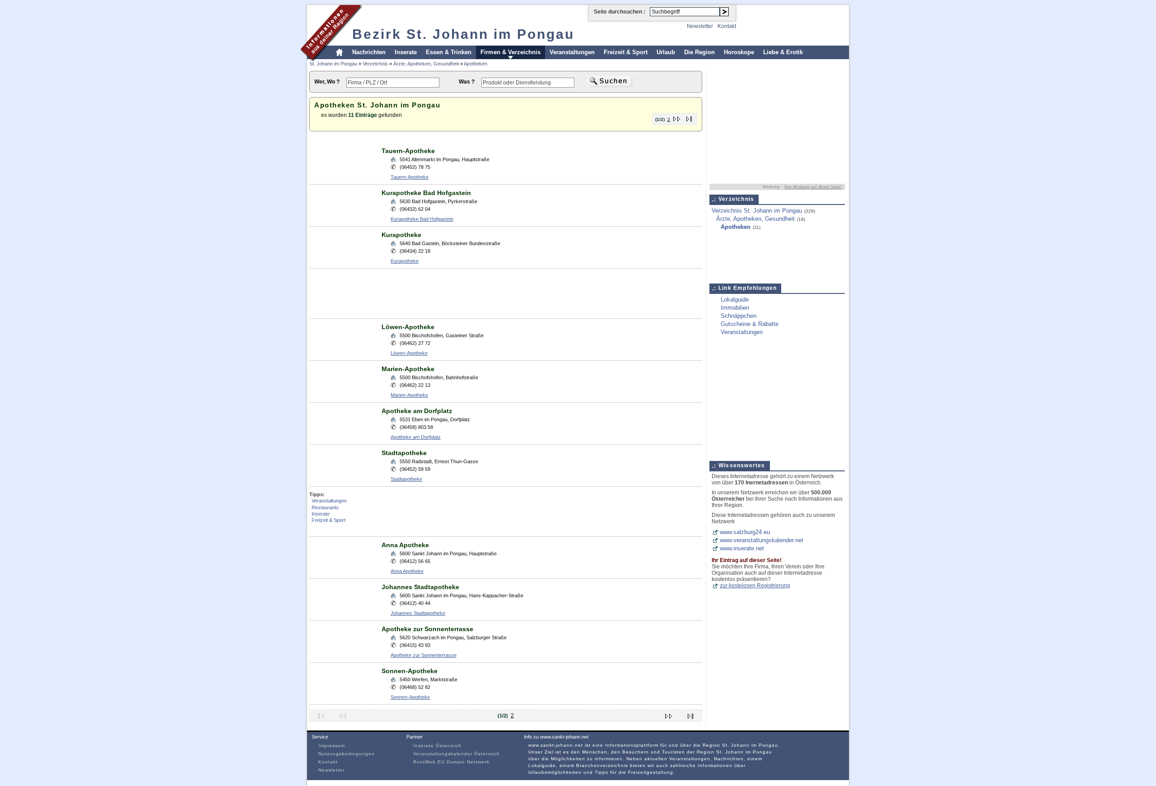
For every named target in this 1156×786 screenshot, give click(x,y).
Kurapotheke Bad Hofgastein (426, 192)
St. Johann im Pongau (333, 63)
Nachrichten (369, 52)
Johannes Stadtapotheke (420, 587)
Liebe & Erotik (783, 52)
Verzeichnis (375, 63)
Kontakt (727, 26)
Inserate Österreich (437, 745)
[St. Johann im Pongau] (331, 60)
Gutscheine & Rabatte (749, 324)
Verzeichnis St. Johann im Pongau (757, 210)
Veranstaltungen (572, 52)
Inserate (406, 52)
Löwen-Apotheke (408, 326)
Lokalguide (735, 299)
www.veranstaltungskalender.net (761, 540)
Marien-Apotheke (408, 368)
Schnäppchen (738, 315)
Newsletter (700, 26)
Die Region (699, 52)
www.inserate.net (742, 548)
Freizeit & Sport (626, 52)
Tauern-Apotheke (408, 150)
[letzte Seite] (689, 117)
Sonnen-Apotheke (410, 670)
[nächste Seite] (677, 117)
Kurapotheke (401, 234)
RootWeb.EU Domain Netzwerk (451, 761)
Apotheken (475, 63)
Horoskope (739, 52)
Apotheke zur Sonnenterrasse (427, 629)
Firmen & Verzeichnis (510, 52)
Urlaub (666, 52)
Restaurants (325, 507)
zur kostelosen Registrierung (755, 585)
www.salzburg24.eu (745, 532)
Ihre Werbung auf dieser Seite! (813, 187)
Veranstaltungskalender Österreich (456, 753)
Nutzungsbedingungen (346, 753)
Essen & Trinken (448, 52)
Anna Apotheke (405, 545)
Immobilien (735, 307)
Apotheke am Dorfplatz (417, 410)
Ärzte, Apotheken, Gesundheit (426, 63)
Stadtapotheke (404, 452)
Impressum (331, 745)
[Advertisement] (473, 139)
